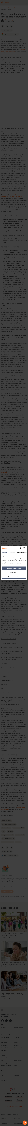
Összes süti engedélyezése (14, 568)
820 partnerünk (8, 559)
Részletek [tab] (12, 552)
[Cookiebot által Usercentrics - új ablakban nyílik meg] (20, 548)
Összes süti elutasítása (14, 576)
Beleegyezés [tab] (5, 552)
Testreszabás (13, 572)
